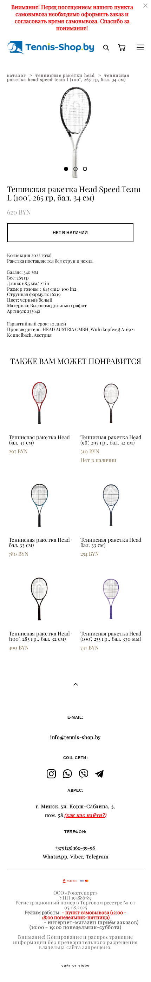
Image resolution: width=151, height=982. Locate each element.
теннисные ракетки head (65, 75)
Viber (76, 857)
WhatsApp (55, 857)
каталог (16, 75)
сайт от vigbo (75, 965)
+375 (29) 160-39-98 (75, 848)
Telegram (97, 857)
